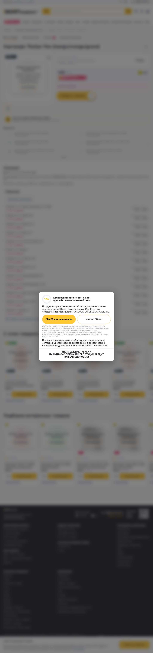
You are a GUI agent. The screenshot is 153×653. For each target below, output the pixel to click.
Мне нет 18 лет (93, 319)
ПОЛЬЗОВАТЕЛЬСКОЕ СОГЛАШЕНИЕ (90, 311)
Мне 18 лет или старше (59, 319)
